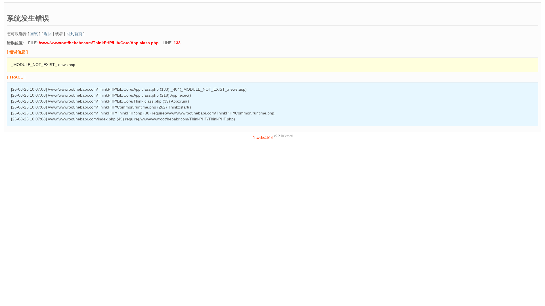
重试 (34, 33)
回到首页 (74, 33)
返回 (48, 33)
